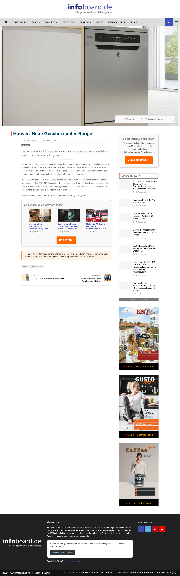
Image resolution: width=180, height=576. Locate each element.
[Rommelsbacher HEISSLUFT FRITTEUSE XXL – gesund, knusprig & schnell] (125, 286)
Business (84, 22)
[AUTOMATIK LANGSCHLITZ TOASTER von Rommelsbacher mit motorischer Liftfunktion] (125, 184)
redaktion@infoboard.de (73, 561)
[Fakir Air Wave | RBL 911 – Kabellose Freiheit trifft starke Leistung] (125, 217)
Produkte (50, 22)
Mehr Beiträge (66, 240)
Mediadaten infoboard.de (142, 572)
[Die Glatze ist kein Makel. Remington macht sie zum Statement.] (125, 249)
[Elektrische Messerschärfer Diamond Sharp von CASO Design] (125, 233)
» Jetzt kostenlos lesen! (141, 366)
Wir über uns (97, 572)
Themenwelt (19, 22)
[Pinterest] (155, 529)
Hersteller (67, 22)
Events (99, 22)
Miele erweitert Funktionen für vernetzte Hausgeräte (38, 226)
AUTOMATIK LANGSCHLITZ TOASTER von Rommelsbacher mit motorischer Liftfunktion (146, 185)
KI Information (83, 572)
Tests (35, 22)
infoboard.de (30, 141)
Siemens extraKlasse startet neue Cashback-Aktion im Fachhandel (68, 226)
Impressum (69, 572)
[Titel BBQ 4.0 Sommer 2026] (139, 362)
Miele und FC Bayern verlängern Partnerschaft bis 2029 (96, 226)
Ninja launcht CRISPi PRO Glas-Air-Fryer (144, 201)
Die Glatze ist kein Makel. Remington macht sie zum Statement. (144, 248)
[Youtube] (162, 529)
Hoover (67, 151)
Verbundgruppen (116, 22)
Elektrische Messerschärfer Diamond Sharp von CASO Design (145, 232)
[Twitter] (148, 529)
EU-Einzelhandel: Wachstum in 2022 (47, 279)
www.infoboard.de (18, 573)
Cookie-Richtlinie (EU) (166, 572)
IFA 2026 (133, 22)
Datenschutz (122, 572)
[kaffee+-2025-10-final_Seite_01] (139, 499)
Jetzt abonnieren (138, 160)
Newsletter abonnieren (63, 552)
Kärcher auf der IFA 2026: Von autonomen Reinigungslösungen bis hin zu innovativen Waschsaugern (144, 267)
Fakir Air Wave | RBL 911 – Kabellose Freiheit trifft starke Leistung (145, 216)
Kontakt (109, 572)
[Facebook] (141, 529)
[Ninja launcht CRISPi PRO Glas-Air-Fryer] (125, 203)
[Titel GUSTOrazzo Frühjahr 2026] (139, 430)
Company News (37, 266)
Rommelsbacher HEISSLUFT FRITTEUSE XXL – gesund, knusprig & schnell (144, 287)
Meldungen (25, 145)
